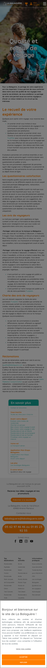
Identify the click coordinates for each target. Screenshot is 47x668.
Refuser (23, 662)
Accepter (23, 657)
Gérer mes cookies (23, 649)
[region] (23, 634)
